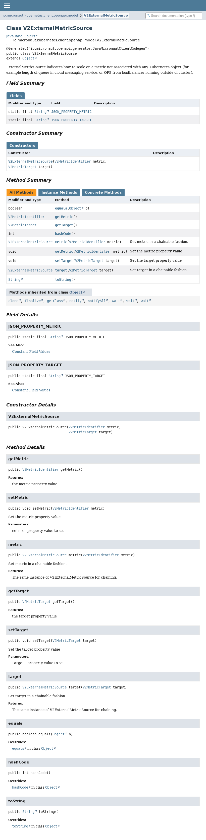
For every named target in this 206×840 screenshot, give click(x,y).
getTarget (64, 225)
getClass (55, 301)
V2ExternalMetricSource (106, 15)
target (61, 270)
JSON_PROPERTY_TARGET (71, 120)
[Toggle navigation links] (7, 5)
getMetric (64, 217)
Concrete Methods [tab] (103, 192)
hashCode (63, 234)
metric (61, 242)
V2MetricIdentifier (73, 161)
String (40, 112)
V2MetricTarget (22, 167)
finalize (33, 301)
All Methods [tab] (21, 192)
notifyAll (97, 301)
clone (13, 301)
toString (63, 279)
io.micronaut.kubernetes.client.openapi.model (40, 15)
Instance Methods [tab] (59, 192)
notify (75, 301)
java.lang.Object (20, 36)
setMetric (64, 251)
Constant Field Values (31, 351)
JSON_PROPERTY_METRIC (71, 112)
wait (116, 301)
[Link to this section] (48, 83)
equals (61, 208)
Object (28, 58)
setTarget (64, 261)
